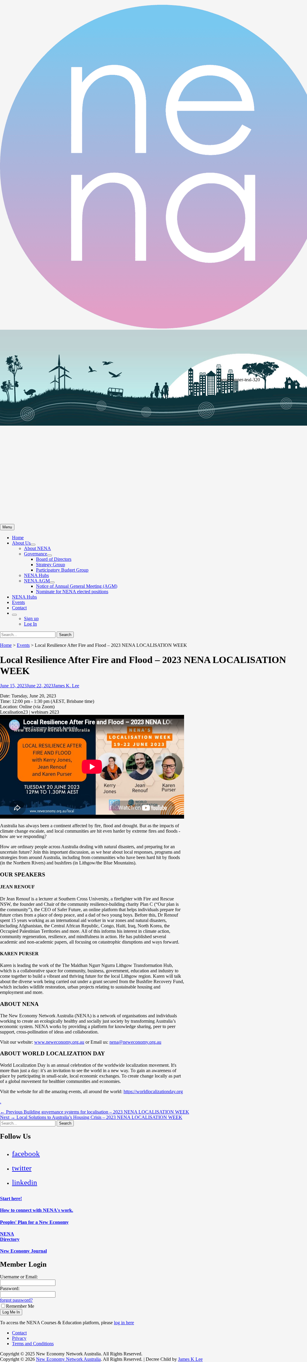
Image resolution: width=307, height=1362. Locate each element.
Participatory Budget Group (62, 569)
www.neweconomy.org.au (59, 1042)
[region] (153, 427)
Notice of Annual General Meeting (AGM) (76, 586)
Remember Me (20, 1306)
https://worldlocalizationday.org (153, 1091)
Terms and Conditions (33, 1343)
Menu (7, 527)
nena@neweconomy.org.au (135, 1042)
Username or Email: (19, 1276)
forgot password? (16, 1300)
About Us (21, 543)
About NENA (37, 548)
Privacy (19, 1338)
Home (18, 537)
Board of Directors (53, 559)
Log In (30, 623)
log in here (124, 1322)
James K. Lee (66, 685)
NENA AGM (37, 580)
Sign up (31, 618)
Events (18, 602)
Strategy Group (50, 564)
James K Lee (190, 1359)
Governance (35, 553)
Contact (19, 607)
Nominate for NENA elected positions (72, 591)
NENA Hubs (36, 575)
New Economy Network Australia (68, 1359)
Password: (9, 1288)
